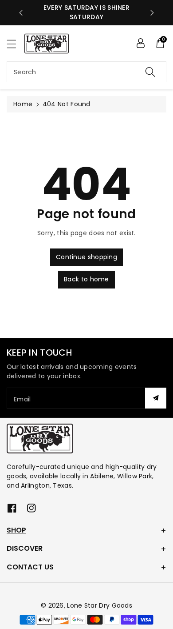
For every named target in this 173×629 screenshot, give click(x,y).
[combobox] (86, 72)
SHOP (16, 530)
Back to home (86, 279)
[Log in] (140, 43)
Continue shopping (86, 256)
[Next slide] (152, 13)
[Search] (150, 72)
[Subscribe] (155, 398)
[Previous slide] (21, 13)
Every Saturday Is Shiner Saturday (86, 12)
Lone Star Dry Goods (99, 605)
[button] (15, 43)
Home (22, 104)
